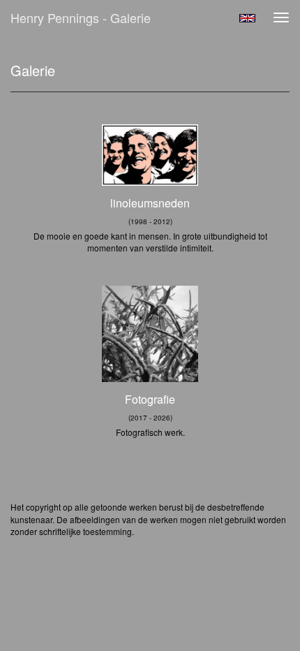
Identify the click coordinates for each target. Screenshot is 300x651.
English (247, 18)
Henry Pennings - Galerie (80, 17)
